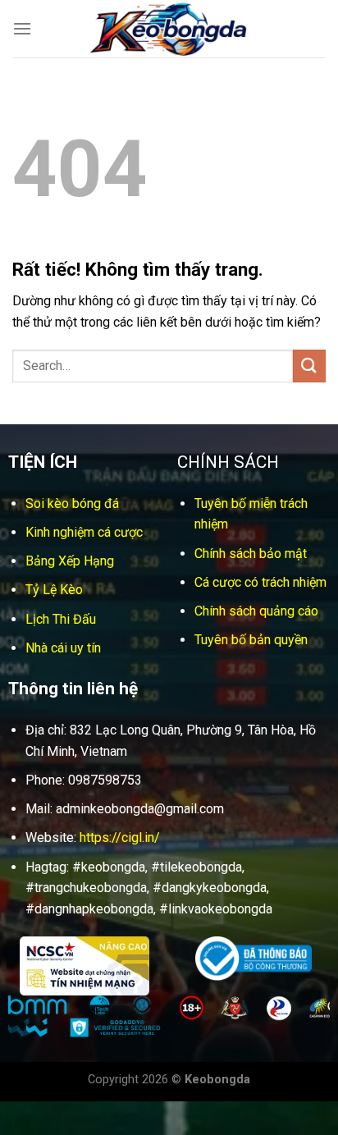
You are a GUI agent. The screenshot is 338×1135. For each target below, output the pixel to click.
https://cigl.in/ (120, 837)
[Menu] (22, 28)
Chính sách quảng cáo (256, 611)
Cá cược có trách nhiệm (260, 582)
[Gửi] (309, 366)
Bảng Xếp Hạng (69, 561)
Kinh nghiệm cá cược (84, 532)
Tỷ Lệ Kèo (54, 589)
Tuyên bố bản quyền (251, 640)
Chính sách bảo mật (250, 553)
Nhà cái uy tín (63, 648)
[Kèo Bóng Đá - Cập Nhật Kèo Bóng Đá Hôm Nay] (169, 28)
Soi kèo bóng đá (72, 503)
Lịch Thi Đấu (60, 619)
